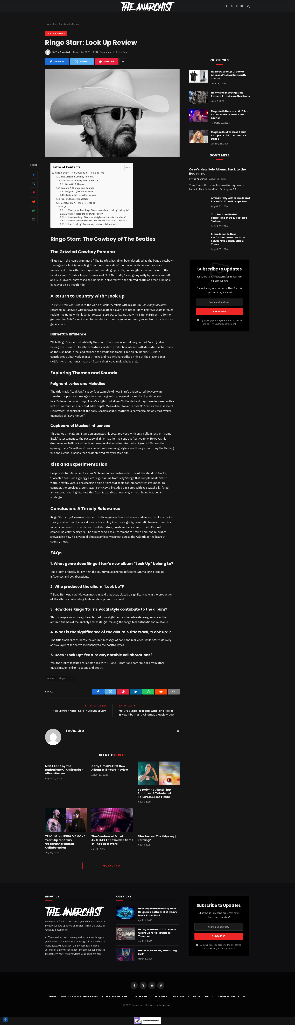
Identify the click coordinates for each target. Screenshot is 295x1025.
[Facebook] (34, 175)
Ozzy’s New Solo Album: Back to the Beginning (217, 171)
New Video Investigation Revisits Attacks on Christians (230, 94)
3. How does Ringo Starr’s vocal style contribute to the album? (95, 217)
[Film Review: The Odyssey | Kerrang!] (159, 820)
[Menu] (46, 6)
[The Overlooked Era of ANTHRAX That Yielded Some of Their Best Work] (112, 820)
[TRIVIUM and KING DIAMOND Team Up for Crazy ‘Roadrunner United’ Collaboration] (66, 820)
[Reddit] (34, 201)
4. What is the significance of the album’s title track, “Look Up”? (96, 220)
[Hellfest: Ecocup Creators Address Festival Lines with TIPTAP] (198, 76)
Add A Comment (112, 865)
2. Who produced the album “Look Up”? (84, 214)
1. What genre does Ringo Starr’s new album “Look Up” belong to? (97, 210)
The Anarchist (62, 52)
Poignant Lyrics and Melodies (79, 191)
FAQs (63, 206)
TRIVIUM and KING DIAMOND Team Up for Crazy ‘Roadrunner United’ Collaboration (65, 842)
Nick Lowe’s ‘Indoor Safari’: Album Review (79, 711)
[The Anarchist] (147, 6)
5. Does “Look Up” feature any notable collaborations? (91, 224)
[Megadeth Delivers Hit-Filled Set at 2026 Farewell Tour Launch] (198, 115)
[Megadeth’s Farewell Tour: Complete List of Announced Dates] (198, 136)
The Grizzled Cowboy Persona (77, 176)
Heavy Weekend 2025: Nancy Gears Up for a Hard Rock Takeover (157, 933)
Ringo (62, 678)
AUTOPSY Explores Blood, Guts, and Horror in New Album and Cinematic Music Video (146, 713)
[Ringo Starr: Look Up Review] (112, 113)
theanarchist (165, 1005)
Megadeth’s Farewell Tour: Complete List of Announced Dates (229, 135)
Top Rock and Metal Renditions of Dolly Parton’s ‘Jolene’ (229, 218)
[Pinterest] (34, 192)
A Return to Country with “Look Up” (80, 180)
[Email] (34, 219)
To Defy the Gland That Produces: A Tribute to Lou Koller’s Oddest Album (156, 793)
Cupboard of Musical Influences (80, 195)
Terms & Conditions (232, 996)
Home (48, 24)
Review (50, 678)
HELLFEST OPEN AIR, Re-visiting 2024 (157, 952)
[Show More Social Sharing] (122, 61)
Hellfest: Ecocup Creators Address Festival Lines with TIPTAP (228, 75)
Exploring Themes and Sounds (77, 187)
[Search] (248, 6)
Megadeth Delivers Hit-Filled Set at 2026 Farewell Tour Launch (229, 114)
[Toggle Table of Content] (125, 167)
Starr (71, 678)
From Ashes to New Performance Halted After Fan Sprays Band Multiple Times (228, 239)
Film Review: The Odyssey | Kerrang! (157, 838)
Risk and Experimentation (74, 198)
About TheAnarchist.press (79, 996)
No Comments (103, 52)
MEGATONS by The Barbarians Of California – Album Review (64, 769)
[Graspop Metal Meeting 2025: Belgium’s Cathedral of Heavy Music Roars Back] (125, 913)
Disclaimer (159, 996)
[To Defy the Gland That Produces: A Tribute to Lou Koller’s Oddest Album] (159, 773)
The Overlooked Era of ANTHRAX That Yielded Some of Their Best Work (112, 840)
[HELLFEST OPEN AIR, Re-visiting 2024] (125, 954)
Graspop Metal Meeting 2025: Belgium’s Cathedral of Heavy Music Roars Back (157, 912)
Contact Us (140, 996)
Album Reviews (56, 33)
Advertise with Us (114, 996)
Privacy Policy (217, 323)
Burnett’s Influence (75, 184)
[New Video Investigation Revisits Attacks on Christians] (198, 97)
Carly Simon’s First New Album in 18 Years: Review (109, 768)
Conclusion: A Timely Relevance (78, 202)
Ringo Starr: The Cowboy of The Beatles (79, 172)
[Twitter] (34, 184)
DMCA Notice (180, 996)
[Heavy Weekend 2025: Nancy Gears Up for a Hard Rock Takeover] (125, 933)
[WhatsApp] (34, 210)
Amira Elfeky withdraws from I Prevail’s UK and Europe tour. (230, 199)
